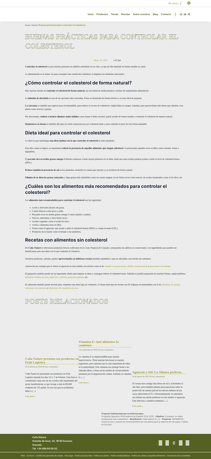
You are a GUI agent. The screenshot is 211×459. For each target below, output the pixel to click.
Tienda (114, 14)
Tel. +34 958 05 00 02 (44, 448)
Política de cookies (101, 456)
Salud (34, 25)
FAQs (23, 456)
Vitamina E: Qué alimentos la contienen (99, 343)
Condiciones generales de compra (49, 456)
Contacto (166, 14)
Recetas (125, 14)
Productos (102, 14)
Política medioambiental (120, 456)
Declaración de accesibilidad (178, 456)
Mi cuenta (173, 3)
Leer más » (30, 396)
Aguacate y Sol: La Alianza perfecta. (157, 372)
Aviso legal (69, 456)
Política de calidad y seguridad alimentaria (148, 456)
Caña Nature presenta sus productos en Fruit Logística (52, 360)
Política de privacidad (83, 456)
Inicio (91, 14)
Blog (155, 14)
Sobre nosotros (141, 14)
